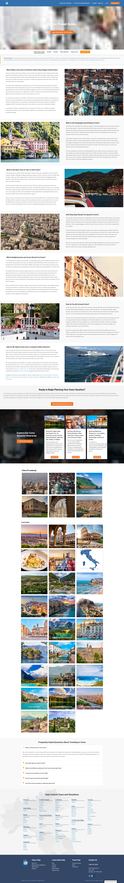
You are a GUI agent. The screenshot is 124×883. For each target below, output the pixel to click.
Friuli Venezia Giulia (45, 815)
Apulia (25, 815)
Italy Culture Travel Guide (62, 545)
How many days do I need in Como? (35, 763)
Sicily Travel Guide (34, 707)
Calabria (25, 835)
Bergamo (57, 802)
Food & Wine (55, 868)
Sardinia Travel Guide (89, 684)
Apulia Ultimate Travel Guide (90, 591)
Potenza (25, 831)
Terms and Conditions (95, 880)
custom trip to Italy (24, 371)
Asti (56, 834)
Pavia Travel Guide (89, 515)
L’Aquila (25, 802)
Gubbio (89, 828)
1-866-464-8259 (93, 864)
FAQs (73, 865)
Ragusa (73, 816)
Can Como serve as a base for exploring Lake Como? (40, 783)
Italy (53, 863)
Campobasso (59, 826)
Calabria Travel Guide (62, 614)
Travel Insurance (76, 863)
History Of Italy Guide (89, 545)
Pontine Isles (42, 826)
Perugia (89, 830)
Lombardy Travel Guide (62, 660)
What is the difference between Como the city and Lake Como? (43, 768)
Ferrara (41, 804)
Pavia (56, 811)
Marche (57, 815)
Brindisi (25, 820)
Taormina (73, 814)
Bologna (41, 802)
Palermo (73, 812)
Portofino (41, 838)
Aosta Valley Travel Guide (62, 591)
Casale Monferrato (60, 836)
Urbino (57, 819)
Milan (56, 809)
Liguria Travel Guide (34, 660)
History (55, 52)
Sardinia (74, 800)
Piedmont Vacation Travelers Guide (62, 684)
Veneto (73, 828)
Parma (41, 807)
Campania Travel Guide (90, 614)
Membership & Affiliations (38, 865)
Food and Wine (64, 52)
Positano (25, 849)
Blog (107, 3)
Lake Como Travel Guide (89, 492)
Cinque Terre (42, 834)
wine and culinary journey (21, 369)
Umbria (90, 824)
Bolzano (73, 822)
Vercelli (57, 841)
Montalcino (91, 811)
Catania (73, 810)
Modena (41, 805)
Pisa (89, 814)
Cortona (90, 804)
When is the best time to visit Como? (36, 747)
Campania (26, 842)
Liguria (41, 832)
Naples (25, 846)
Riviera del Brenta (76, 841)
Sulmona (25, 804)
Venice (73, 836)
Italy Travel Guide (34, 545)
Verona (73, 838)
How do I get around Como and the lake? (36, 778)
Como (57, 804)
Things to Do (74, 52)
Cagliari (73, 802)
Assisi (89, 826)
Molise (57, 824)
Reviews (94, 3)
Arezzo (89, 802)
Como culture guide (46, 375)
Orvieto (90, 833)
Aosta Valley (27, 808)
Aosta (24, 810)
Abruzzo (25, 800)
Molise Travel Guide (34, 684)
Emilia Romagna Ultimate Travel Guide (34, 637)
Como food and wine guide (16, 377)
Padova (73, 832)
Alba (56, 832)
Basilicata (26, 827)
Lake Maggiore (59, 838)
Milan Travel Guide (62, 515)
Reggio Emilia (42, 811)
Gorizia (41, 817)
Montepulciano (92, 812)
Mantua (57, 807)
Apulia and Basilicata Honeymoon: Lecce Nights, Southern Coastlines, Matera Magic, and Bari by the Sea (97, 435)
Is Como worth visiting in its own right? (36, 773)
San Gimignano (92, 816)
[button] (62, 747)
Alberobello (26, 817)
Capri (24, 844)
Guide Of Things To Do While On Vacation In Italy (62, 567)
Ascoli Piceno (59, 817)
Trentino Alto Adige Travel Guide (62, 707)
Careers (34, 868)
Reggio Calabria (27, 837)
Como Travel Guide (62, 492)
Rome (40, 828)
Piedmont (58, 830)
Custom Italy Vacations (65, 3)
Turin (56, 840)
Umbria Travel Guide (62, 730)
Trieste (41, 819)
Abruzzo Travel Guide (34, 591)
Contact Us (75, 867)
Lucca (89, 807)
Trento (73, 824)
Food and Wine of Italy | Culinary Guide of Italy (34, 567)
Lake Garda (74, 831)
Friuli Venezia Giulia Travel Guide (62, 637)
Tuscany (90, 800)
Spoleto (90, 832)
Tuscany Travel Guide (34, 730)
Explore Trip (54, 457)
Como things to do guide (32, 377)
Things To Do (55, 870)
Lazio (41, 824)
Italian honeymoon (21, 364)
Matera (25, 829)
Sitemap (101, 880)
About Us (100, 3)
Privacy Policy (87, 880)
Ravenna (41, 809)
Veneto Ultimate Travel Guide (90, 707)
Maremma (90, 809)
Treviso (73, 834)
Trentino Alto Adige (77, 820)
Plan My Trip (85, 52)
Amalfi (25, 848)
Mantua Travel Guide (34, 515)
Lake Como (58, 805)
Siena (89, 818)
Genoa (41, 836)
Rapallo (41, 840)
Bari (24, 819)
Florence (90, 805)
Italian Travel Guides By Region (89, 568)
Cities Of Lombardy (29, 470)
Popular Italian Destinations (81, 3)
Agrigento (74, 808)
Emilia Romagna (44, 800)
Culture (49, 52)
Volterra (90, 820)
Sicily (73, 806)
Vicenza (73, 840)
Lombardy (37, 94)
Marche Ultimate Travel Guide (90, 660)
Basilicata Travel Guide (34, 614)
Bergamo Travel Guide (35, 492)
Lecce (24, 822)
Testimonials (35, 867)
